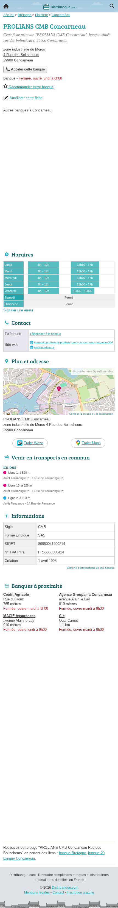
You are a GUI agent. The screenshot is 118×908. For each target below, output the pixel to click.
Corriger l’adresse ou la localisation (91, 413)
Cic (61, 616)
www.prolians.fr (44, 347)
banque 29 (96, 853)
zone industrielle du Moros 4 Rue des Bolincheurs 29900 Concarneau (24, 54)
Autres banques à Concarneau (27, 110)
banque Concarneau (19, 858)
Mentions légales (37, 892)
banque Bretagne (72, 853)
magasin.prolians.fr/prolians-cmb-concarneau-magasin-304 (73, 342)
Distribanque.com (65, 887)
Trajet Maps (91, 443)
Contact (58, 892)
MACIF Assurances (19, 616)
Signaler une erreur (18, 310)
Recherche (112, 6)
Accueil (6, 6)
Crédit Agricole (16, 594)
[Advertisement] (59, 180)
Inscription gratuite (80, 892)
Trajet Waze (33, 443)
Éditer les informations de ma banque (91, 567)
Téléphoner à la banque (45, 333)
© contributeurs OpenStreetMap (93, 371)
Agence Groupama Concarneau (85, 594)
